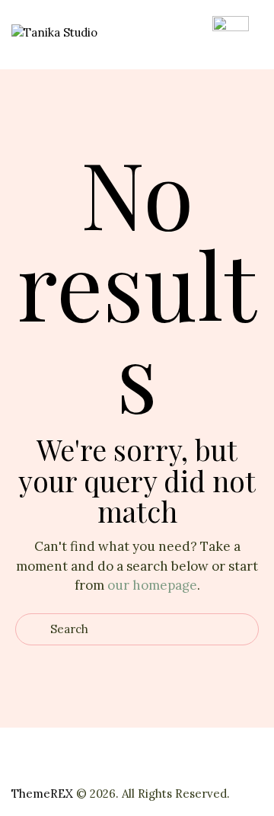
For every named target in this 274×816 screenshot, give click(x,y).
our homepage (152, 585)
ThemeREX (42, 793)
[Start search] (32, 629)
